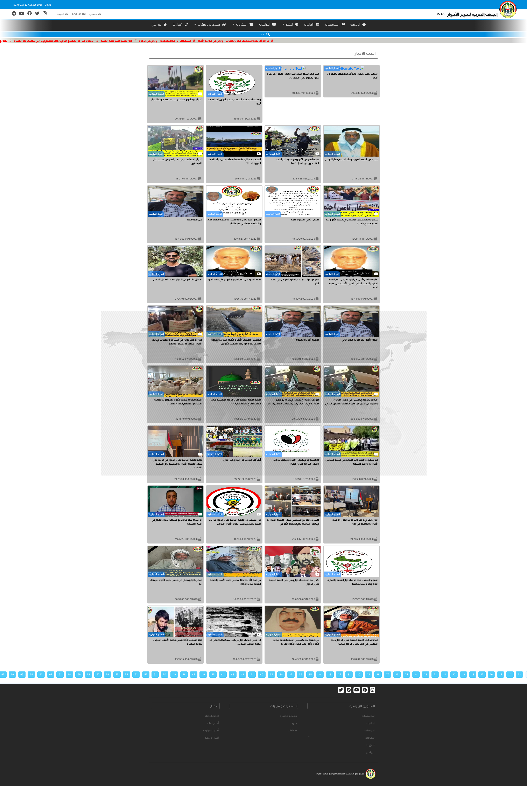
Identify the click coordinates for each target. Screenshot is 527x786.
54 (126, 674)
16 (491, 674)
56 (107, 674)
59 (79, 674)
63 (41, 674)
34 (320, 674)
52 (145, 674)
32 (339, 674)
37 (290, 674)
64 (31, 674)
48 (183, 674)
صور (294, 723)
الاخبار (289, 24)
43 (232, 674)
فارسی (93, 14)
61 (60, 674)
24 (415, 674)
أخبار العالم (213, 723)
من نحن (157, 24)
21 (444, 674)
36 (300, 674)
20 (454, 674)
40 (261, 674)
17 (482, 674)
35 (310, 674)
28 (378, 674)
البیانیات (309, 24)
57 (98, 674)
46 (203, 674)
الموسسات (332, 24)
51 (155, 674)
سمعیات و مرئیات (208, 24)
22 (435, 674)
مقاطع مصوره (288, 715)
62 (50, 674)
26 (396, 674)
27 (387, 674)
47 (193, 674)
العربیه (60, 14)
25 (406, 674)
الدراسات (265, 24)
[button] (263, 34)
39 (271, 674)
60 (69, 674)
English (76, 14)
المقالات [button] (370, 737)
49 (174, 674)
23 (425, 674)
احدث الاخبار (212, 715)
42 (242, 674)
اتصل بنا (178, 24)
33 (329, 674)
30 (358, 674)
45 (213, 674)
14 (509, 674)
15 (500, 674)
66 (12, 674)
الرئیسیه (355, 24)
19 (463, 674)
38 (281, 674)
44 (222, 674)
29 (368, 674)
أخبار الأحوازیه (211, 730)
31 (349, 674)
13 (519, 674)
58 (88, 674)
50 (164, 674)
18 (472, 674)
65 (21, 674)
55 (116, 674)
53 (136, 674)
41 (252, 674)
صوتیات (292, 730)
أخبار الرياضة (212, 737)
